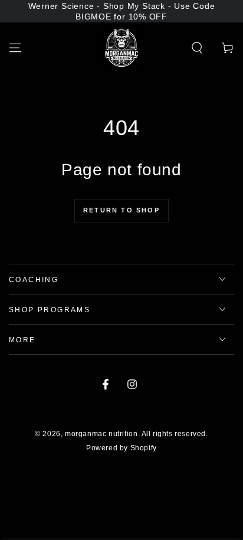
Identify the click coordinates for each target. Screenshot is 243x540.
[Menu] (15, 48)
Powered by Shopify (121, 448)
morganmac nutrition (101, 434)
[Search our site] (197, 48)
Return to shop (121, 210)
